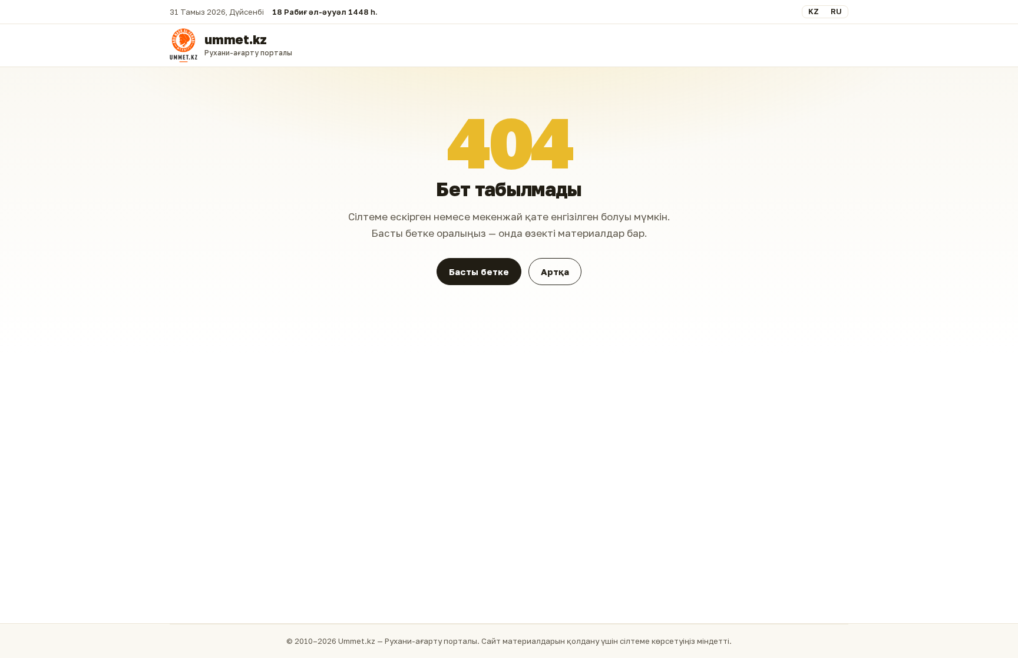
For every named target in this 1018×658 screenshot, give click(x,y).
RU (836, 11)
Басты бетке (479, 271)
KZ (813, 11)
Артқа (555, 271)
